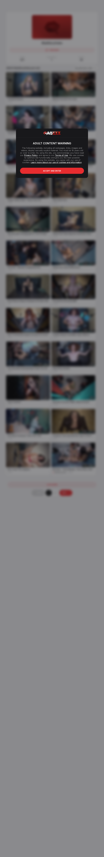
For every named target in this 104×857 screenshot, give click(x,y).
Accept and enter (52, 171)
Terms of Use (61, 155)
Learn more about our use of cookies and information (56, 162)
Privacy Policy (30, 155)
